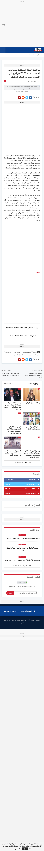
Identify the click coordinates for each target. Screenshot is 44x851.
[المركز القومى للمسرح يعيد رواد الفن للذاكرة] (31, 418)
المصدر (38, 272)
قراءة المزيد (17, 849)
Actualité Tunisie (27, 352)
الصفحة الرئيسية (26, 611)
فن (5, 81)
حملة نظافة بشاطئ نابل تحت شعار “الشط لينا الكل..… (22, 538)
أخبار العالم (37, 354)
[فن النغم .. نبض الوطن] (31, 394)
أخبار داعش (22, 354)
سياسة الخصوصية (10, 611)
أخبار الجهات (22, 534)
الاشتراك (9, 593)
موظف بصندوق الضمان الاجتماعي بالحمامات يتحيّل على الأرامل (33, 375)
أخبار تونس (30, 354)
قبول (25, 849)
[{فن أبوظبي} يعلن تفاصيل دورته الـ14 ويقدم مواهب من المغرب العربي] (12, 443)
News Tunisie (17, 352)
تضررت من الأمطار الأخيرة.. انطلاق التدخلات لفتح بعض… (22, 560)
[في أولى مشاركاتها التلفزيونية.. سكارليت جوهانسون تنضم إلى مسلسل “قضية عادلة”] (12, 418)
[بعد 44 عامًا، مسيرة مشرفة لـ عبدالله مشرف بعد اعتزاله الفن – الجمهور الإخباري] (12, 394)
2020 (34, 352)
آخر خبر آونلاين (8, 352)
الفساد (16, 354)
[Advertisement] (22, 127)
